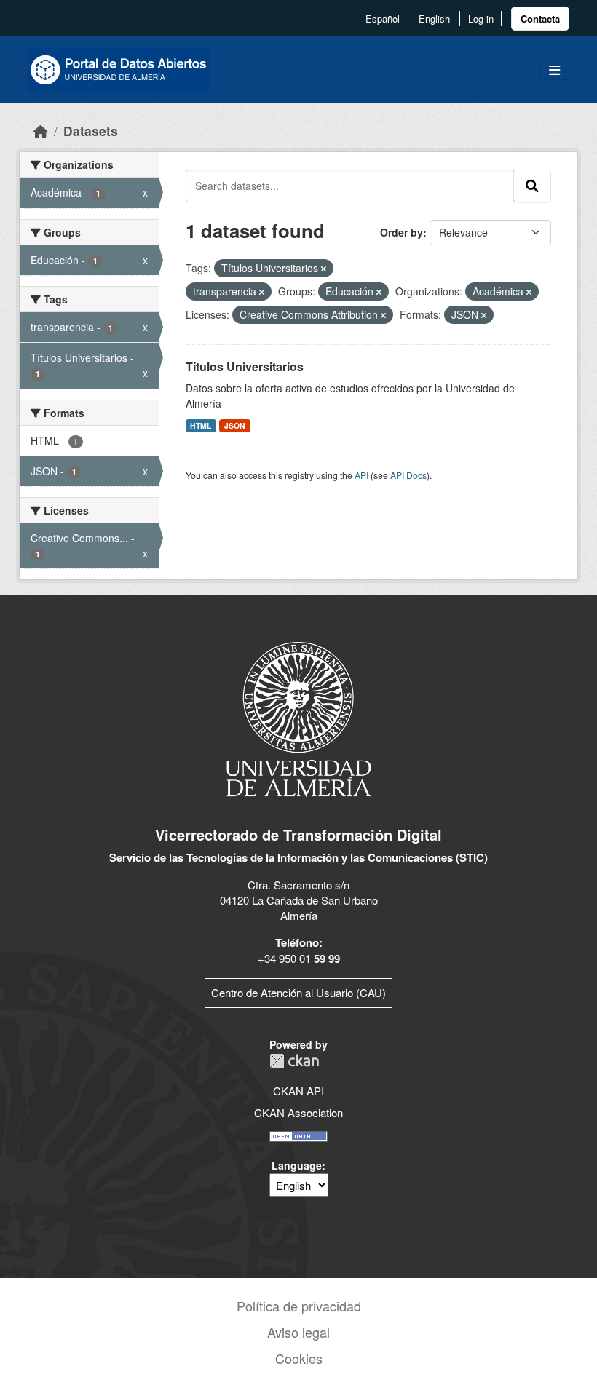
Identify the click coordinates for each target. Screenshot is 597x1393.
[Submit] (532, 186)
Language (297, 1165)
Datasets (90, 131)
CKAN (294, 1060)
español (382, 18)
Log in (481, 18)
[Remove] (323, 268)
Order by (401, 232)
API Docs (408, 475)
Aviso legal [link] (298, 1331)
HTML (200, 425)
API (361, 475)
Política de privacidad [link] (299, 1305)
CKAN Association (298, 1112)
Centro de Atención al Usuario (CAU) (298, 992)
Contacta (540, 18)
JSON (234, 425)
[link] (540, 19)
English (434, 18)
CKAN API (298, 1090)
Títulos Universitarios (245, 366)
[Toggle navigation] (554, 70)
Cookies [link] (299, 1358)
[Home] (40, 131)
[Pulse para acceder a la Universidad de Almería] (298, 718)
